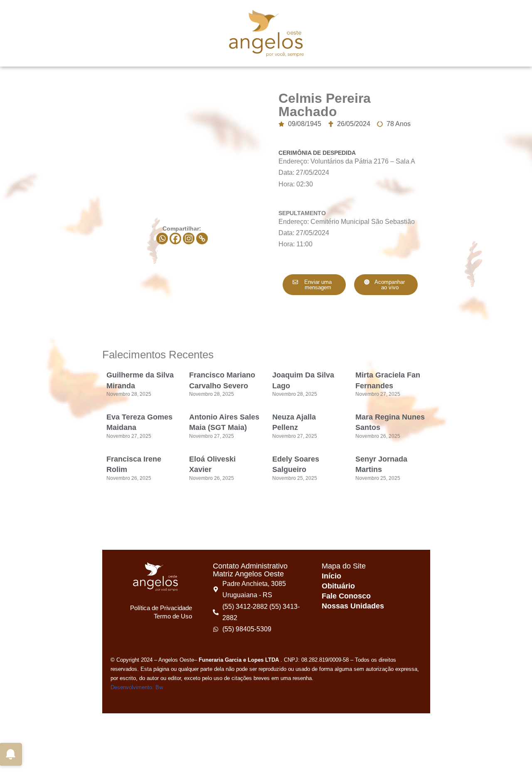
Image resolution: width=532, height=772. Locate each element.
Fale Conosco (346, 596)
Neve (37, 761)
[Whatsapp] (162, 238)
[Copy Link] (202, 238)
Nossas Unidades (353, 606)
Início (331, 576)
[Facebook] (175, 238)
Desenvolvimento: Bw (137, 687)
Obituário (338, 586)
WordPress (106, 761)
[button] (385, 284)
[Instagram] (189, 238)
